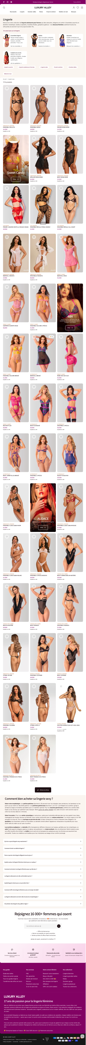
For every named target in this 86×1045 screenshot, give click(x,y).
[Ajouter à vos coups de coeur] (7, 88)
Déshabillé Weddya (36, 273)
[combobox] (78, 2)
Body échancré (35, 421)
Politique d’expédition (7, 1032)
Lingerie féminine (68, 965)
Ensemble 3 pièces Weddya (38, 569)
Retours (28, 972)
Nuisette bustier (61, 470)
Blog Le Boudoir (48, 967)
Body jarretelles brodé (11, 470)
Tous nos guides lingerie (10, 970)
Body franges (34, 618)
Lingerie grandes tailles (70, 967)
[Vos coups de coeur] (78, 8)
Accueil (5, 79)
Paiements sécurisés (32, 975)
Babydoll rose (61, 273)
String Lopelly (34, 717)
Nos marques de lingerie (50, 972)
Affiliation (46, 975)
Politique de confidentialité (21, 1030)
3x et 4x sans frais (31, 978)
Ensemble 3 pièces (62, 421)
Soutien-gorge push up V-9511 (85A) (67, 717)
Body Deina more (61, 176)
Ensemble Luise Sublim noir (12, 520)
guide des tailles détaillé (45, 801)
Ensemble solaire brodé (11, 372)
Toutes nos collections (70, 978)
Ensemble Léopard (36, 668)
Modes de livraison (32, 970)
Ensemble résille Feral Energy (40, 225)
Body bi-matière (8, 618)
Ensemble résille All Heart (65, 225)
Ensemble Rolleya (9, 126)
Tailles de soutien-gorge (10, 967)
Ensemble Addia (35, 126)
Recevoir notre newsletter (51, 965)
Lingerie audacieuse (69, 975)
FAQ (27, 965)
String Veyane (7, 668)
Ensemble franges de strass (12, 768)
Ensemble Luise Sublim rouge (65, 520)
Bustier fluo (7, 421)
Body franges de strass (37, 768)
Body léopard (60, 668)
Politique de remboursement (9, 1030)
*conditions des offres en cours (12, 972)
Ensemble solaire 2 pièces (38, 322)
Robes (65, 970)
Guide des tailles (8, 965)
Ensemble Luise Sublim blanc (12, 569)
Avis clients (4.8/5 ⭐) (49, 970)
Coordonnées (15, 1032)
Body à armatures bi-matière (65, 569)
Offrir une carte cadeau (50, 978)
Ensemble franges (62, 618)
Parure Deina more (62, 126)
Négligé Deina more (36, 176)
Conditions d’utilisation (32, 1030)
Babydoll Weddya (8, 273)
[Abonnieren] (58, 917)
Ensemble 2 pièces (35, 470)
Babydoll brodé (35, 372)
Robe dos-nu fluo (62, 372)
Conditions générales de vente (25, 1032)
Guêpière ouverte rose (10, 322)
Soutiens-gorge (67, 972)
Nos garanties (30, 967)
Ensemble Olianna (9, 717)
